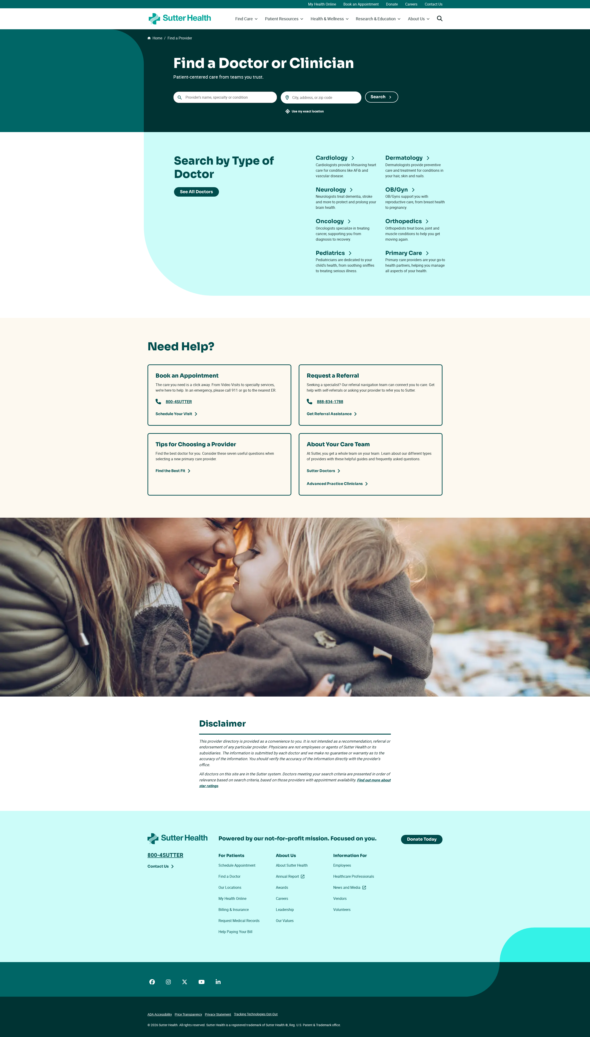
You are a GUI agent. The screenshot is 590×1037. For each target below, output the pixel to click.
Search (378, 96)
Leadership (285, 909)
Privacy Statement (218, 1014)
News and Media (350, 887)
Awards (282, 887)
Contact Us (433, 4)
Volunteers (342, 909)
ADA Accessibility (160, 1014)
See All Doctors (196, 191)
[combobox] (225, 97)
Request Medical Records (239, 920)
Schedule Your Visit (174, 413)
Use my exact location (308, 111)
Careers (411, 4)
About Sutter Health (292, 865)
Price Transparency (188, 1014)
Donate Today (422, 839)
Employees (342, 865)
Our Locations (229, 887)
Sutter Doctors (321, 470)
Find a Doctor (229, 876)
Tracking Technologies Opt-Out (256, 1014)
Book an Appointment (361, 4)
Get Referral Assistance (329, 413)
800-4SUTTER (179, 401)
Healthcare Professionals (353, 876)
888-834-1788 (330, 401)
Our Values (285, 920)
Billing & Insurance (233, 909)
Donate (392, 4)
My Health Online (322, 4)
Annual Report (291, 876)
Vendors (340, 898)
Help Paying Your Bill (235, 931)
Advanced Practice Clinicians (335, 483)
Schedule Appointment (236, 865)
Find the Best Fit (170, 470)
